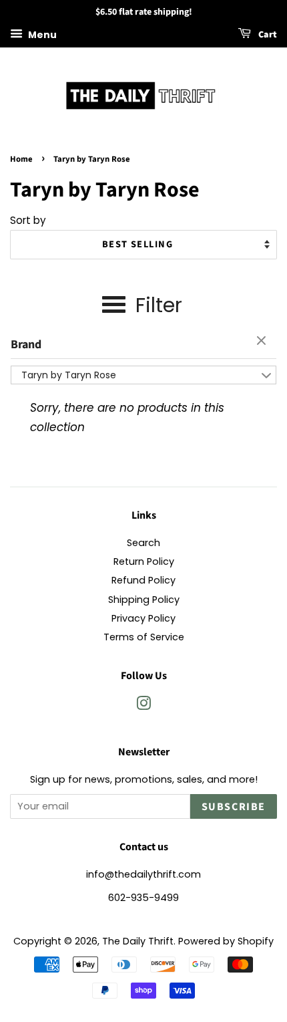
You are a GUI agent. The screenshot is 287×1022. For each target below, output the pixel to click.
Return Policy (143, 561)
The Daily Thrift (138, 941)
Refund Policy (143, 580)
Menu (41, 34)
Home (21, 159)
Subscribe (234, 806)
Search (143, 542)
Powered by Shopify (226, 941)
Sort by (28, 220)
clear (263, 341)
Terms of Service (143, 637)
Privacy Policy (143, 618)
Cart (266, 34)
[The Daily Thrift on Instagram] (143, 706)
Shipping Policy (144, 599)
